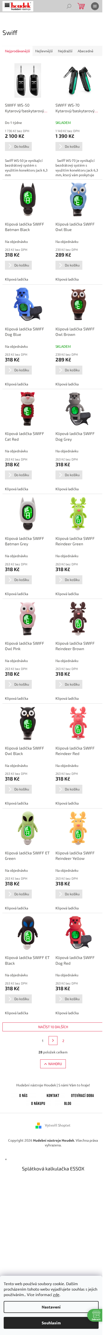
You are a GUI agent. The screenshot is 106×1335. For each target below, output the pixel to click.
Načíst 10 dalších (53, 1027)
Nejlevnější (44, 51)
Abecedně (85, 51)
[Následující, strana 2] (53, 1040)
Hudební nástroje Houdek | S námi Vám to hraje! (53, 1085)
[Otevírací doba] (82, 1094)
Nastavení (51, 1306)
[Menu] (95, 6)
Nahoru (55, 1064)
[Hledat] (69, 6)
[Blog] (67, 1102)
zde (56, 1294)
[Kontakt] (53, 1094)
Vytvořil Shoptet (58, 1125)
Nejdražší (65, 51)
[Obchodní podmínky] (38, 1102)
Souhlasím (51, 1322)
